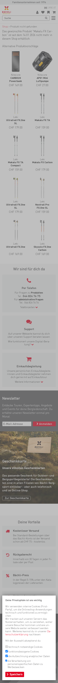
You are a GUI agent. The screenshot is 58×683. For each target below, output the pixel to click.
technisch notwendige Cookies (25, 646)
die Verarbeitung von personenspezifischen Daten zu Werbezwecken (25, 664)
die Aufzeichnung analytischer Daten (29, 656)
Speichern (16, 674)
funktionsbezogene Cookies (23, 651)
